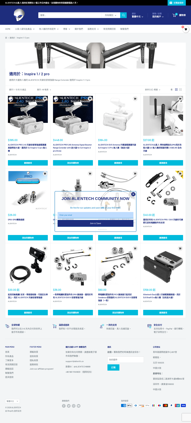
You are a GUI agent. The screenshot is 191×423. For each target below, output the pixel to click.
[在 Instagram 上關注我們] (73, 406)
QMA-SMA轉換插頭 (16, 219)
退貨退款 (9, 377)
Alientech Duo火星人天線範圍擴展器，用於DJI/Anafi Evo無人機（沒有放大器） (161, 296)
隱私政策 (34, 360)
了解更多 (9, 360)
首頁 (7, 352)
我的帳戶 (157, 16)
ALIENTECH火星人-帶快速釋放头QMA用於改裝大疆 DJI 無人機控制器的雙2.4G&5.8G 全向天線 (162, 148)
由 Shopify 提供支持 (13, 411)
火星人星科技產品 (23, 29)
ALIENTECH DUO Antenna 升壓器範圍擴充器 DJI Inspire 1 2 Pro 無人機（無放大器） (117, 146)
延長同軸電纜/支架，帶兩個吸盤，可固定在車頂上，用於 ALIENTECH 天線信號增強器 (28, 296)
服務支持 (92, 29)
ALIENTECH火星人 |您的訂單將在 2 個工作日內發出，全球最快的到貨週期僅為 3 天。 (41, 3)
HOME (8, 29)
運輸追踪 (9, 368)
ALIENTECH (12, 155)
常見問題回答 (109, 29)
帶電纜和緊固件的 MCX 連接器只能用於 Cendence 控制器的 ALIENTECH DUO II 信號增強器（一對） (117, 297)
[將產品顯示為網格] (176, 89)
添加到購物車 (73, 163)
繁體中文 (10, 401)
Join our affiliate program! (42, 368)
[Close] (133, 194)
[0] (186, 29)
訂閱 (113, 367)
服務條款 (34, 364)
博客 (65, 29)
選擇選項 (28, 163)
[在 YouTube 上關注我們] (78, 406)
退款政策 (34, 356)
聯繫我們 (124, 29)
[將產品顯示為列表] (180, 89)
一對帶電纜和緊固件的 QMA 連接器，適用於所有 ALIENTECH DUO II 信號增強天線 (73, 296)
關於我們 (79, 29)
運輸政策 (34, 352)
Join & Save (95, 223)
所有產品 (9, 356)
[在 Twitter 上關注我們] (69, 406)
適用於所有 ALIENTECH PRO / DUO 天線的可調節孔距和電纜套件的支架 (163, 221)
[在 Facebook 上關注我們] (64, 406)
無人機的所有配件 (47, 29)
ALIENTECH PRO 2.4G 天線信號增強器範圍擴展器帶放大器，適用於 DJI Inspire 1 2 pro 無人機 (27, 148)
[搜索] (123, 15)
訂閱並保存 (178, 3)
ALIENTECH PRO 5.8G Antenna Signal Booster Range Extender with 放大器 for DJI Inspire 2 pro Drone (72, 148)
